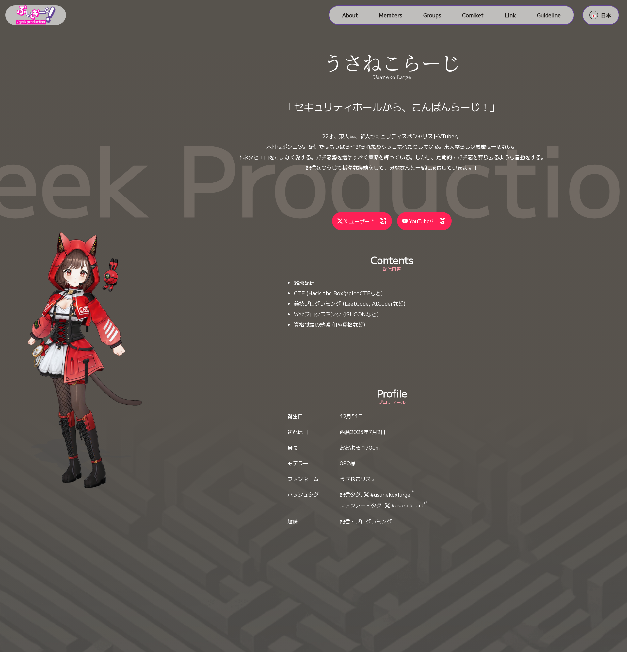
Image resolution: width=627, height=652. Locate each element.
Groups (432, 15)
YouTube (419, 221)
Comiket (473, 15)
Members (390, 15)
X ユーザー (357, 221)
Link (510, 15)
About (350, 15)
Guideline (549, 15)
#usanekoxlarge (390, 494)
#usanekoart (407, 505)
